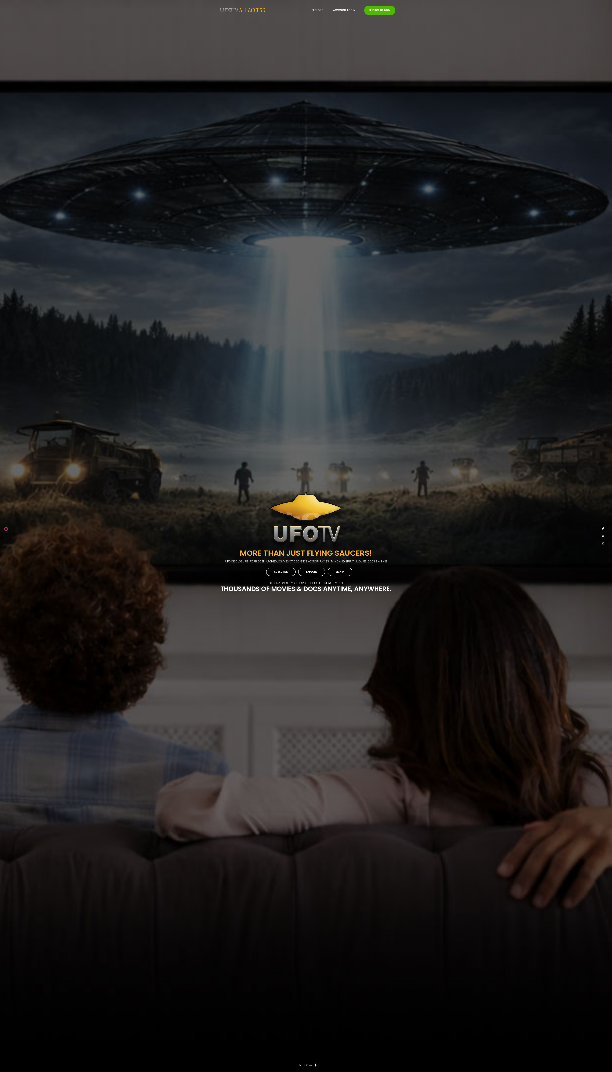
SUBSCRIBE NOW (379, 10)
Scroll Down (306, 1065)
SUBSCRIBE (281, 571)
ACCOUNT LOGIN (344, 10)
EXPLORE (317, 10)
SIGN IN (340, 571)
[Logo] (241, 10)
